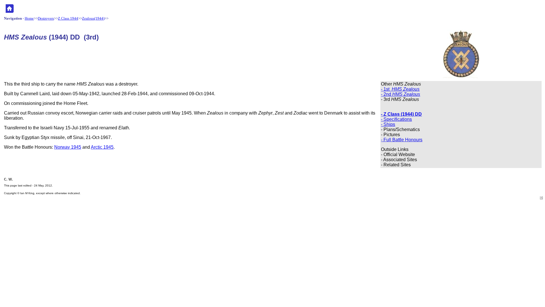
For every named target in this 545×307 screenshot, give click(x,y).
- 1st (400, 89)
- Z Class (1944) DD (401, 114)
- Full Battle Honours (401, 139)
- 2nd (400, 94)
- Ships (388, 124)
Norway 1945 (67, 147)
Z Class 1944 (68, 18)
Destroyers (46, 18)
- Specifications (396, 119)
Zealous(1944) (93, 18)
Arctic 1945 (102, 147)
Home (29, 18)
